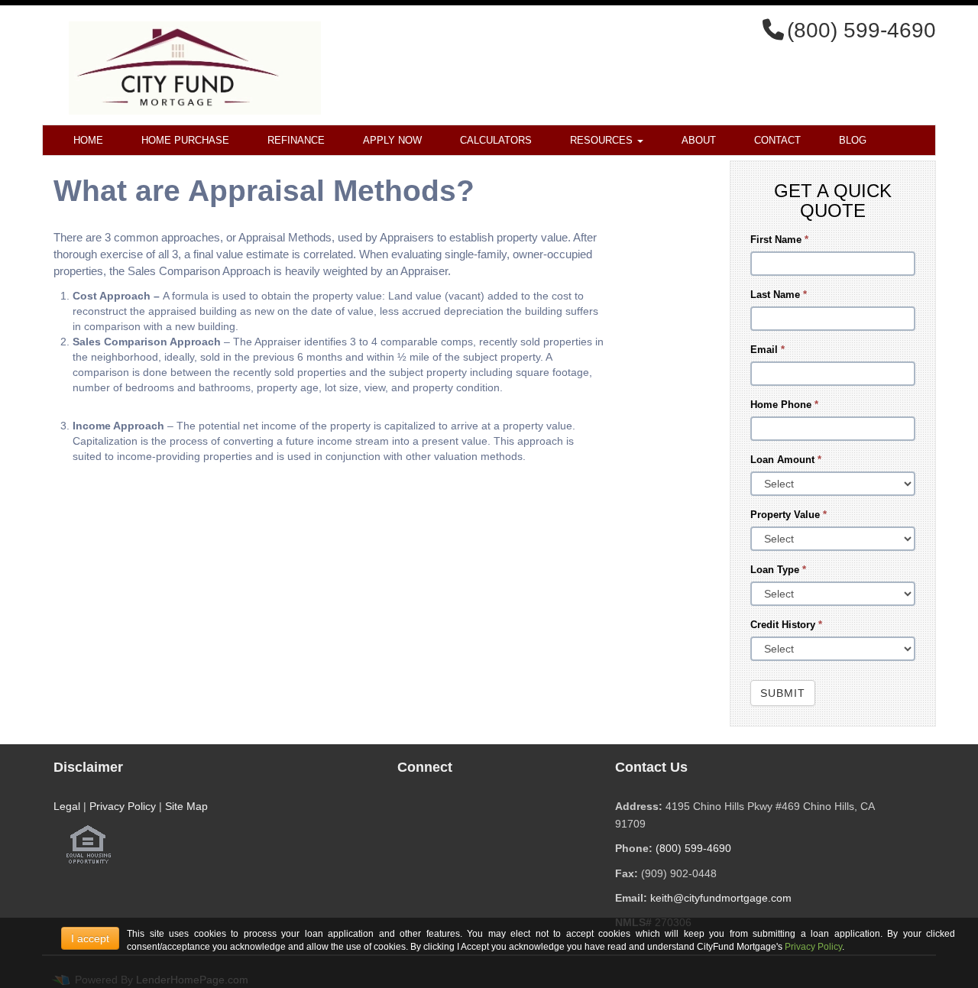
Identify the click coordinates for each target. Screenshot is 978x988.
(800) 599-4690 (693, 848)
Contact (777, 140)
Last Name (778, 294)
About (699, 140)
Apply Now (392, 140)
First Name (779, 239)
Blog (852, 140)
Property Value (788, 514)
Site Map (186, 806)
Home (88, 140)
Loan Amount (785, 459)
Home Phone (784, 404)
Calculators (496, 140)
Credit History (786, 624)
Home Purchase (185, 140)
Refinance (296, 140)
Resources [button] (603, 140)
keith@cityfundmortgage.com (721, 898)
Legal (66, 806)
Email (767, 349)
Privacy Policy (122, 806)
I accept (90, 938)
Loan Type (778, 569)
